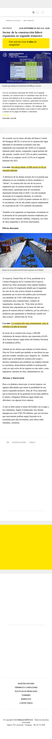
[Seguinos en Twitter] (25, 728)
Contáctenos (26, 703)
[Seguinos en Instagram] (30, 728)
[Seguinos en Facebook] (22, 728)
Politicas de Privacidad (26, 691)
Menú (48, 12)
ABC (7, 12)
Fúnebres (26, 695)
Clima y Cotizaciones (29, 12)
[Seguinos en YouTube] (28, 728)
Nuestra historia (26, 684)
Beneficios (26, 699)
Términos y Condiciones (26, 687)
